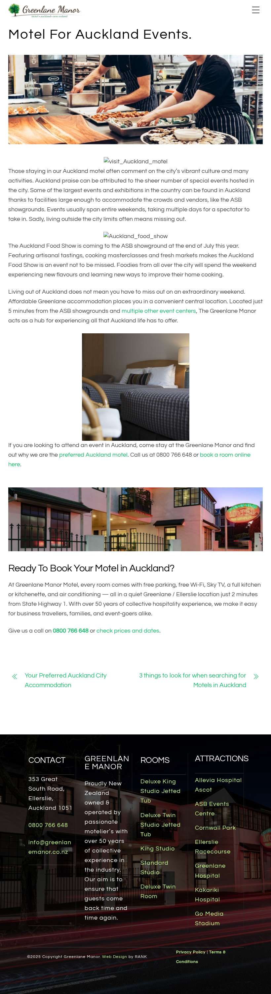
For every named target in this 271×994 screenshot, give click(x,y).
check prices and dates (128, 631)
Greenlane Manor (107, 763)
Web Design (114, 957)
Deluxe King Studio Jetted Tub (160, 791)
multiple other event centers (159, 311)
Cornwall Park (215, 828)
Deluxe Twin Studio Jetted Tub (160, 825)
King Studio (157, 849)
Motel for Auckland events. (100, 34)
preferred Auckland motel (93, 455)
